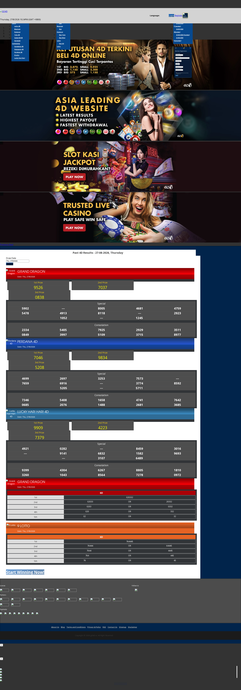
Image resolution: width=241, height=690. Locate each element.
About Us (55, 627)
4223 (102, 427)
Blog (63, 627)
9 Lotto (16, 55)
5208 (39, 367)
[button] (4, 244)
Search (9, 264)
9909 (38, 427)
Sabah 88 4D (18, 38)
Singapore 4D (19, 49)
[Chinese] (163, 15)
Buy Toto (62, 35)
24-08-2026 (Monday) (178, 30)
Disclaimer (132, 627)
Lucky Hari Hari (19, 58)
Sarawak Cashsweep (16, 42)
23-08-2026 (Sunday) (183, 35)
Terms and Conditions (76, 627)
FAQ (104, 627)
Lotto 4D (17, 26)
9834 (102, 357)
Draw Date (11, 258)
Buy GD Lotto (60, 45)
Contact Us (112, 627)
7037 (102, 287)
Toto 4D (17, 35)
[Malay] (166, 15)
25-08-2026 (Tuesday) (178, 24)
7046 (38, 357)
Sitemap (122, 627)
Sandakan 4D (18, 46)
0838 (39, 297)
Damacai (17, 32)
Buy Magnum (60, 24)
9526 (38, 287)
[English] (161, 15)
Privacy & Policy (94, 627)
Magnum (17, 29)
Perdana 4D (18, 52)
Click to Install (120, 683)
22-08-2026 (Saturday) (178, 39)
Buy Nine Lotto (61, 39)
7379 (39, 437)
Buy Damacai (60, 30)
